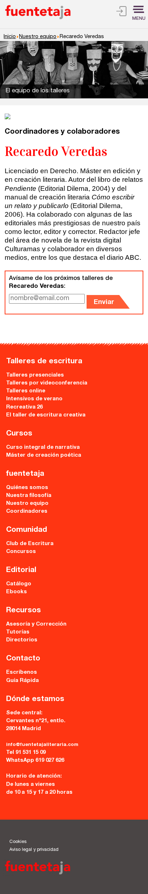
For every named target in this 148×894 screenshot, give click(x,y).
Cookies (18, 842)
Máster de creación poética (43, 455)
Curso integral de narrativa (43, 447)
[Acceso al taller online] (121, 12)
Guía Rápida (22, 680)
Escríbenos (21, 672)
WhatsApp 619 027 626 (35, 760)
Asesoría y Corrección (36, 624)
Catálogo (18, 584)
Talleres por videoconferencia (46, 383)
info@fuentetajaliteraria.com (42, 744)
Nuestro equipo (37, 37)
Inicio (10, 37)
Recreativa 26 (24, 407)
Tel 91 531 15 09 (26, 752)
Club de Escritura (30, 544)
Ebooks (16, 592)
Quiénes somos (27, 487)
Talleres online (25, 391)
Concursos (21, 551)
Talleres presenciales (35, 375)
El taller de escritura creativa (45, 415)
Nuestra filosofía (28, 495)
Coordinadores (26, 511)
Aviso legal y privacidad (34, 850)
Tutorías (17, 632)
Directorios (21, 640)
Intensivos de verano (34, 399)
